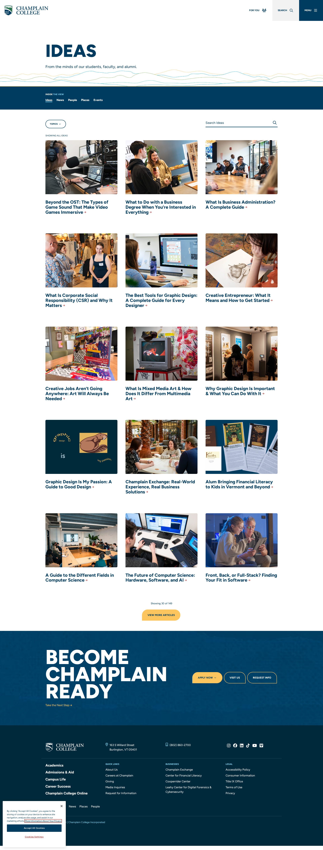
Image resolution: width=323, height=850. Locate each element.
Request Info (262, 677)
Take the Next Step (57, 705)
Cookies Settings (34, 837)
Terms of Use (234, 787)
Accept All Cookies (34, 828)
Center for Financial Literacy (184, 775)
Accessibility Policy (238, 769)
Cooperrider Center (178, 781)
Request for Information (120, 793)
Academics (54, 765)
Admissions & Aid (59, 772)
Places (85, 100)
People (72, 100)
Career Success (58, 786)
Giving (109, 781)
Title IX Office (234, 781)
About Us (111, 769)
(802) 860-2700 (180, 745)
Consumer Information (240, 775)
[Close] (61, 806)
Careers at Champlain (119, 775)
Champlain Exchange (179, 769)
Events (98, 100)
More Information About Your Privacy (43, 821)
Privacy (230, 793)
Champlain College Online (66, 793)
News (60, 100)
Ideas (48, 100)
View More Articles (161, 615)
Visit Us (235, 677)
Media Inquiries (115, 787)
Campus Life (55, 779)
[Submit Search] (274, 123)
